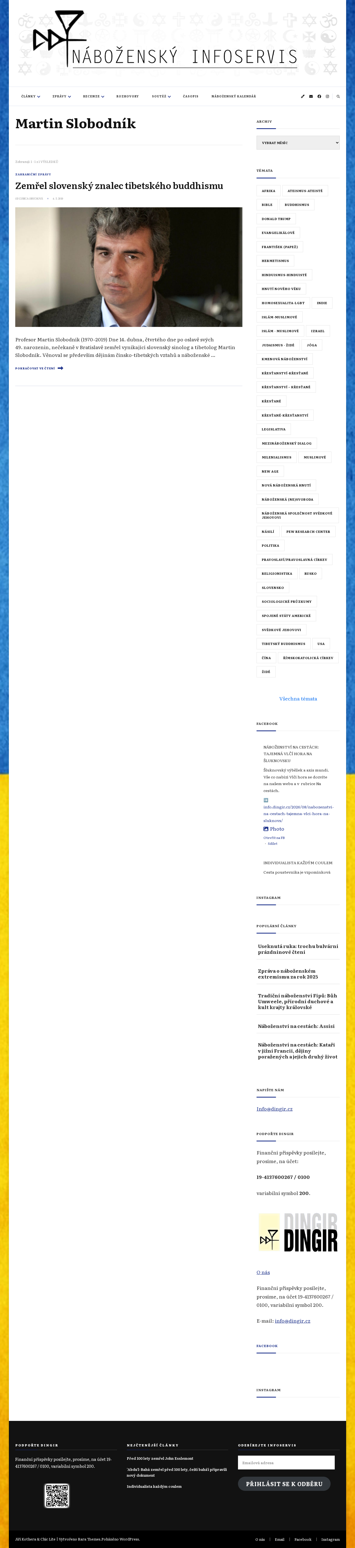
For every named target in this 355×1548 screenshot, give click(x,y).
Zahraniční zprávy (33, 174)
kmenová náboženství (285, 359)
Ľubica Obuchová (31, 198)
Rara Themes (89, 1539)
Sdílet (272, 843)
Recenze (91, 96)
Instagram (330, 1539)
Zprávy (59, 96)
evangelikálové (278, 232)
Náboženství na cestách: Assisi (296, 1026)
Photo (277, 828)
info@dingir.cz (292, 1320)
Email (280, 1539)
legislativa (274, 429)
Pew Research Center (308, 531)
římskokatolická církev (308, 657)
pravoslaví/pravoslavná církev (294, 559)
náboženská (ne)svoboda (287, 499)
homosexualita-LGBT (283, 303)
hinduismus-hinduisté (284, 275)
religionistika (277, 573)
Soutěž (159, 96)
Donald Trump (276, 218)
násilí (268, 531)
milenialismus (276, 457)
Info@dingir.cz (275, 1108)
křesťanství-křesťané (285, 373)
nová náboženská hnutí (286, 485)
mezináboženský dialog (287, 443)
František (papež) (280, 246)
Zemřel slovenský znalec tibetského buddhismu (119, 185)
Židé (266, 671)
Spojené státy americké (286, 615)
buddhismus (297, 204)
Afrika (268, 190)
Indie (322, 303)
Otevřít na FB (274, 837)
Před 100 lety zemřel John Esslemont (160, 1458)
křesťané (271, 401)
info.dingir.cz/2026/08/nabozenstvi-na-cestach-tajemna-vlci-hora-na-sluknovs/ (298, 813)
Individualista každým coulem (154, 1486)
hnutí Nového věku (281, 288)
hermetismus (275, 260)
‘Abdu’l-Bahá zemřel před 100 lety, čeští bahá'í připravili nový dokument (177, 1472)
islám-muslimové (279, 317)
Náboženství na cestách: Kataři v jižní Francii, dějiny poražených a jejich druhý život (298, 1050)
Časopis (191, 96)
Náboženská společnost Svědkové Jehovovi (297, 515)
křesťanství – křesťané (286, 387)
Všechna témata (298, 698)
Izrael (318, 331)
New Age (270, 471)
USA (321, 643)
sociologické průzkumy (287, 601)
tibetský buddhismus (283, 643)
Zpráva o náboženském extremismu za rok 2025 (288, 974)
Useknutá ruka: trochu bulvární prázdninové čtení (298, 949)
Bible (267, 204)
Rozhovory (127, 96)
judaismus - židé (278, 345)
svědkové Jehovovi (281, 629)
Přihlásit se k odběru (284, 1484)
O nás (263, 1271)
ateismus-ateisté (305, 190)
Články (28, 96)
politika (270, 545)
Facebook (267, 1345)
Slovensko (273, 587)
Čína (266, 657)
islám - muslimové (280, 331)
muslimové (315, 457)
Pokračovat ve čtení (35, 368)
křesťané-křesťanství (285, 415)
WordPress (129, 1539)
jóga (312, 345)
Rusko (311, 573)
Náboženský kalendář (234, 96)
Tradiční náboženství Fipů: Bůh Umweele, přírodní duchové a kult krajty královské (297, 1001)
